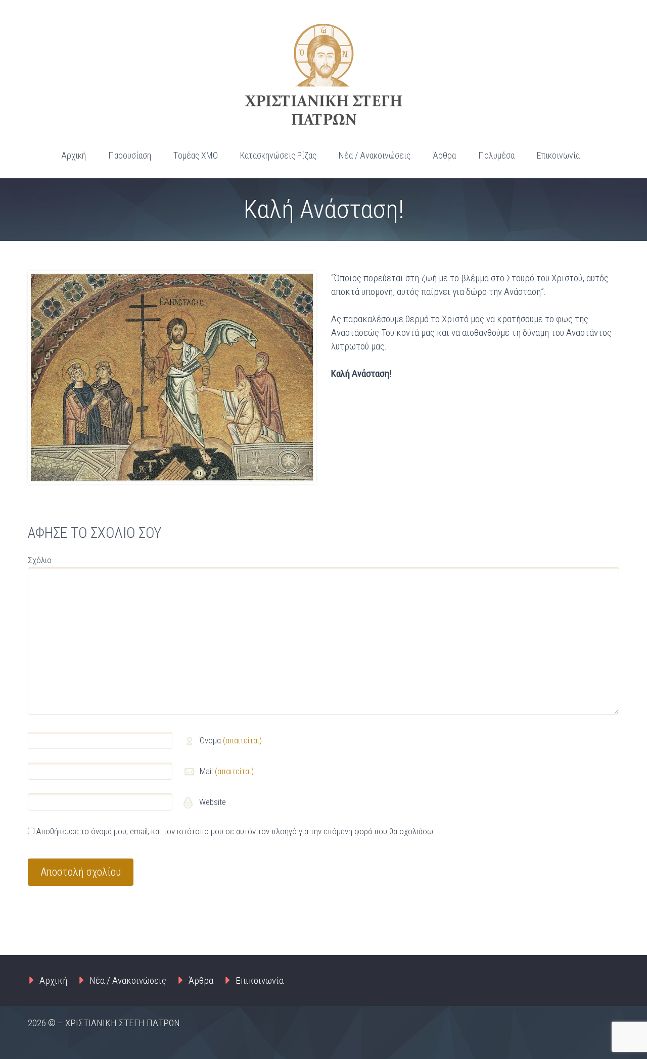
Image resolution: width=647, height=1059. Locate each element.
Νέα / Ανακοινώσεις (374, 155)
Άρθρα (444, 155)
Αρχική (73, 155)
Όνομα (231, 740)
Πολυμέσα (496, 155)
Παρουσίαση (129, 155)
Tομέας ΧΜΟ (195, 155)
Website (211, 802)
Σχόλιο (40, 560)
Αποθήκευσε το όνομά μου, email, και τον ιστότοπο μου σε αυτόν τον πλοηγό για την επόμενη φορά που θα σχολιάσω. (235, 831)
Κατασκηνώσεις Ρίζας (278, 155)
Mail (227, 771)
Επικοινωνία (558, 155)
